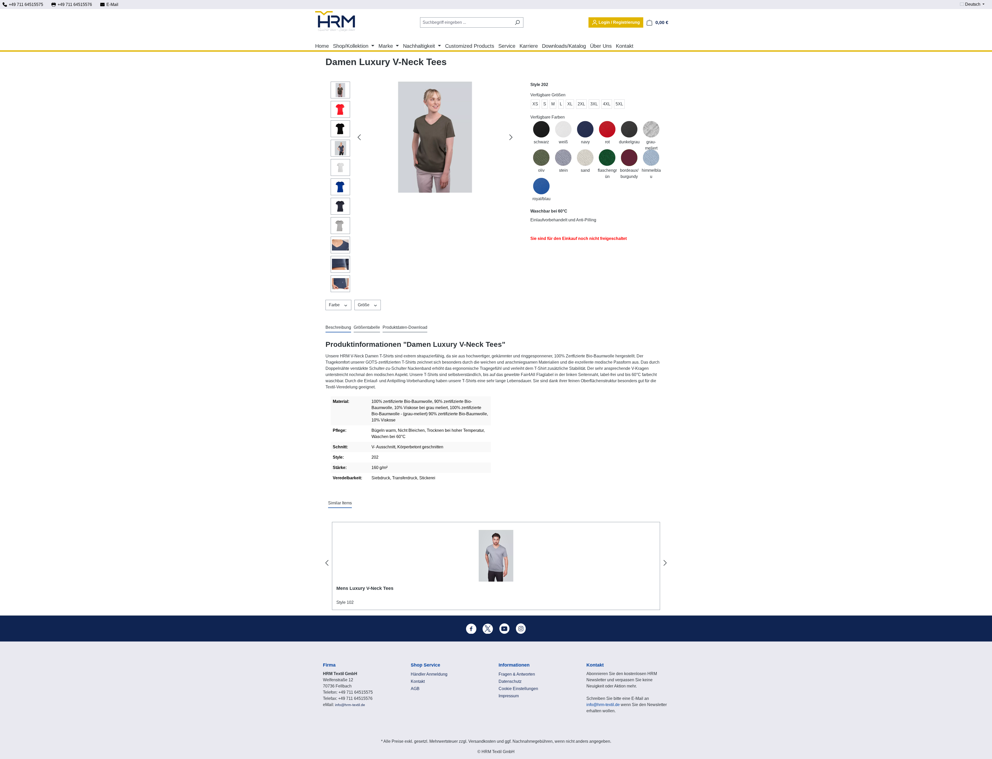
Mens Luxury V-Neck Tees (364, 588)
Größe (364, 305)
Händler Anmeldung (429, 674)
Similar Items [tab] (340, 503)
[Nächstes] (511, 137)
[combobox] (466, 22)
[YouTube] (504, 628)
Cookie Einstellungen (518, 688)
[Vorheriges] (359, 137)
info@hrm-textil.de (350, 705)
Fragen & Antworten (517, 674)
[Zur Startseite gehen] (335, 21)
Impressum (509, 696)
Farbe (335, 305)
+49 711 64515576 (75, 4)
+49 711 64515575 (26, 4)
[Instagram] (521, 628)
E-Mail (112, 4)
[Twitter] (488, 628)
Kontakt (418, 681)
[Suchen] (517, 22)
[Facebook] (471, 628)
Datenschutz (510, 681)
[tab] (338, 327)
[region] (423, 188)
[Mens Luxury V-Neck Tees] (496, 556)
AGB (415, 688)
